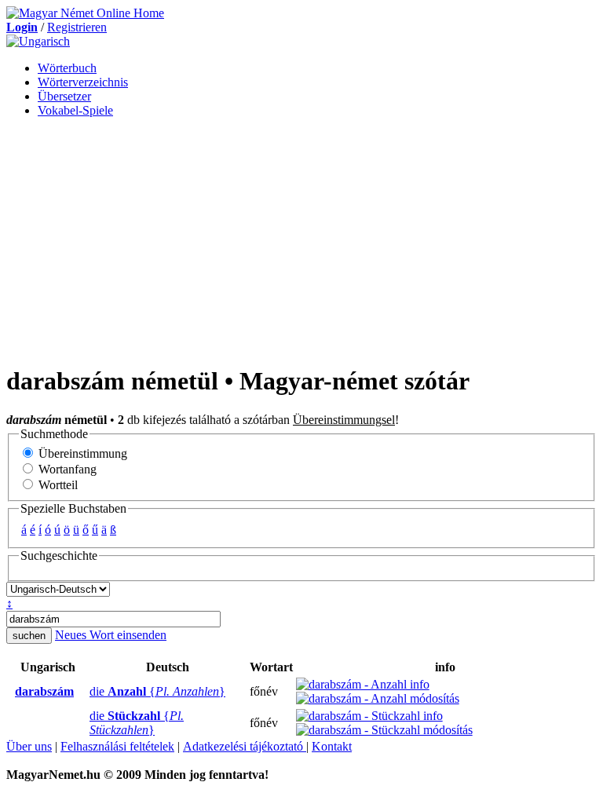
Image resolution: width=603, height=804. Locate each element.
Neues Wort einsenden (110, 634)
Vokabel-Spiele (75, 110)
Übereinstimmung (81, 453)
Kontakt (332, 746)
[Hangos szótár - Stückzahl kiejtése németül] (84, 723)
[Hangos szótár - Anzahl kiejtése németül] (84, 692)
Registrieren (77, 27)
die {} (157, 691)
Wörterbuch (67, 68)
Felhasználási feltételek (117, 746)
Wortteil (56, 485)
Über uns (29, 746)
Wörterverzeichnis (83, 82)
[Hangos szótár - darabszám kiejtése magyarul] (10, 692)
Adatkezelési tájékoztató (244, 746)
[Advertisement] (301, 240)
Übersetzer (64, 96)
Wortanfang (66, 469)
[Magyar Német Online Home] (85, 13)
